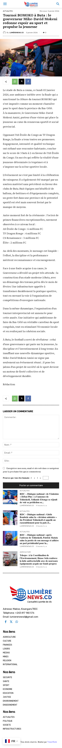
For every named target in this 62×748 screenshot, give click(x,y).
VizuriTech (52, 741)
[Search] (58, 4)
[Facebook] (28, 81)
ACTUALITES (8, 11)
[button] (5, 4)
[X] (21, 81)
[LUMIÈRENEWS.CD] (5, 32)
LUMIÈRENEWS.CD (17, 32)
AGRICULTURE (25, 552)
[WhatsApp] (15, 81)
